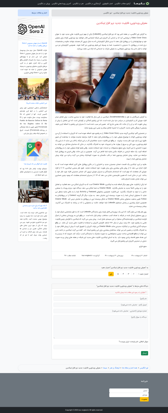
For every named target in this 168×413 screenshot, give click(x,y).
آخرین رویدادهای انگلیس (61, 3)
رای (111, 274)
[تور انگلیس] (141, 3)
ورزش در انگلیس (44, 3)
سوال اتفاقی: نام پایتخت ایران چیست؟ (133, 341)
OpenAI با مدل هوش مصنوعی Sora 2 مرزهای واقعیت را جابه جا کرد (34, 44)
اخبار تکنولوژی (107, 3)
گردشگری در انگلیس (93, 3)
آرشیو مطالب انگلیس (122, 3)
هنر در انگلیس (78, 3)
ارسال (145, 353)
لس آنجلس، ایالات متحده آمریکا (36, 103)
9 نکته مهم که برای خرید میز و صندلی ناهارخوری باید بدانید (35, 206)
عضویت (144, 399)
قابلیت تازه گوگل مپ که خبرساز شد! (35, 164)
